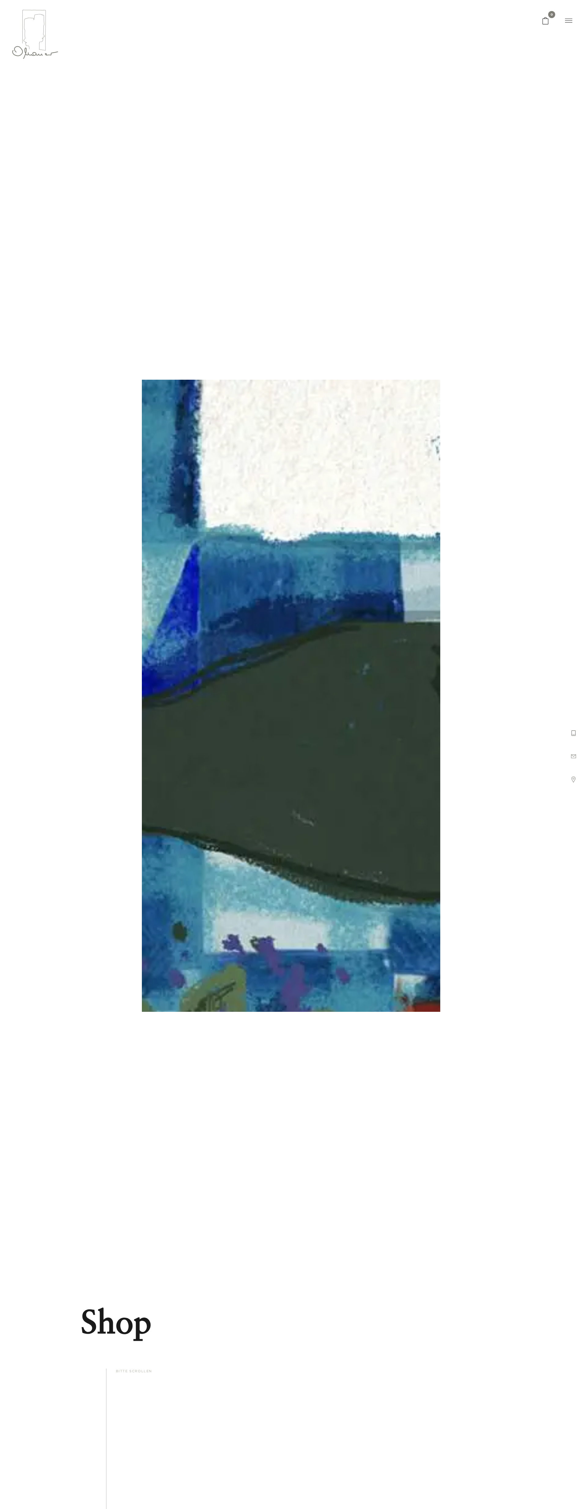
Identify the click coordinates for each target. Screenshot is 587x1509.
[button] (576, 736)
